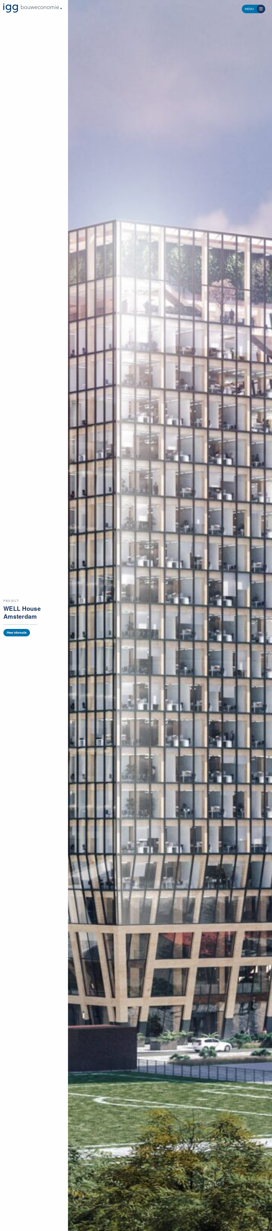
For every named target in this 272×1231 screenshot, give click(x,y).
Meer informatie (17, 632)
